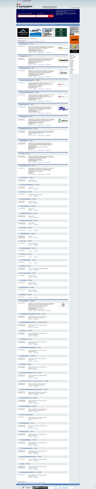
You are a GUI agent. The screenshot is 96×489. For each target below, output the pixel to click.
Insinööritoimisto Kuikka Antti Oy (28, 347)
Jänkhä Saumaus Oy (25, 68)
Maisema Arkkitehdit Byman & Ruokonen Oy (31, 389)
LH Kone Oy (23, 254)
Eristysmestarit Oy (24, 423)
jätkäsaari (71, 63)
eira (70, 59)
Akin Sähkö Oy (24, 177)
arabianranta (72, 57)
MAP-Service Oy (24, 43)
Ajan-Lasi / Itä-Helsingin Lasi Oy (28, 372)
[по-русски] (28, 1)
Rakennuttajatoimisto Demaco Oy (28, 456)
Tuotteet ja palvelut (41, 52)
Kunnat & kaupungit (45, 24)
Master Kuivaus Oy (24, 104)
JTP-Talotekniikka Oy (25, 260)
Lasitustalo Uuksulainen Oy (27, 184)
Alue (38, 13)
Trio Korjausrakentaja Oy (26, 448)
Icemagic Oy (23, 294)
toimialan (35, 41)
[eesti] (30, 1)
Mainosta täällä (37, 24)
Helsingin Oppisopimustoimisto (28, 322)
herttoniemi (72, 61)
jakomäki (71, 62)
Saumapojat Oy (23, 56)
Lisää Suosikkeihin (35, 484)
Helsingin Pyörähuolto (25, 213)
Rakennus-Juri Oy (24, 431)
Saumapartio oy (24, 116)
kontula (71, 67)
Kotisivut (34, 52)
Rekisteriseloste (20, 484)
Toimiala (19, 13)
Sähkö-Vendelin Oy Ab (25, 397)
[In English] (24, 1)
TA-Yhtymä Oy (23, 339)
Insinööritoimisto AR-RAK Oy (27, 472)
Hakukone (31, 24)
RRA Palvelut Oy (24, 287)
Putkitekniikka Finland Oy (26, 128)
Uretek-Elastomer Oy (25, 165)
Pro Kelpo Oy (23, 280)
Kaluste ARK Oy (24, 300)
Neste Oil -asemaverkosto (26, 414)
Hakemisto (41, 484)
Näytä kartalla (48, 52)
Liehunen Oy (23, 330)
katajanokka (72, 65)
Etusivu (19, 24)
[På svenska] (26, 1)
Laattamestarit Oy (24, 355)
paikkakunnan (30, 41)
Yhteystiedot (52, 24)
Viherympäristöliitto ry (25, 439)
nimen (26, 41)
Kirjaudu (19, 0)
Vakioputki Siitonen (25, 233)
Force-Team (23, 227)
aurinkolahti (72, 58)
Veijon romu (23, 241)
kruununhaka (72, 69)
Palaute (30, 484)
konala (71, 66)
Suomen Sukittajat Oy (25, 199)
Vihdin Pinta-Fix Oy (25, 206)
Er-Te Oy (22, 153)
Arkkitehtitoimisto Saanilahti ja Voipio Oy (30, 313)
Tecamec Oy (23, 191)
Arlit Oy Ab (23, 266)
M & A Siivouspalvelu (25, 273)
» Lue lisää (61, 14)
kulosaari (71, 70)
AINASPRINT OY (24, 140)
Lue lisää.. (30, 52)
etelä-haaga (72, 60)
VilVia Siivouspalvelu (25, 248)
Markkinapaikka (25, 24)
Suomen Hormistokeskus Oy (27, 80)
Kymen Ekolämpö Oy (25, 406)
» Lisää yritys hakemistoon (75, 7)
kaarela (71, 64)
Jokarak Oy (23, 364)
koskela (71, 68)
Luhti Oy (22, 463)
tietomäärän (40, 41)
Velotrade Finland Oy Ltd (26, 220)
